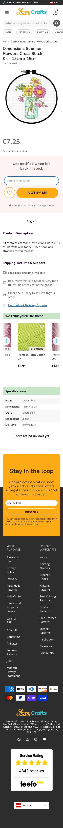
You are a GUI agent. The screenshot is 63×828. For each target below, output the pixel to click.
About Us (12, 630)
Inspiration (47, 639)
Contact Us (13, 637)
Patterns (24, 32)
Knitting (42, 32)
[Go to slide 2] (34, 130)
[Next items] (56, 341)
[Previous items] (6, 341)
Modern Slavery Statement (13, 672)
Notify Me (37, 192)
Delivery (12, 579)
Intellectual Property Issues (14, 607)
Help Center (14, 596)
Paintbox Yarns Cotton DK (31, 357)
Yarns (43, 557)
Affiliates (12, 643)
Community (47, 653)
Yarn (8, 32)
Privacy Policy (31, 524)
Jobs (9, 661)
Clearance (46, 646)
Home (6, 41)
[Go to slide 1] (29, 130)
